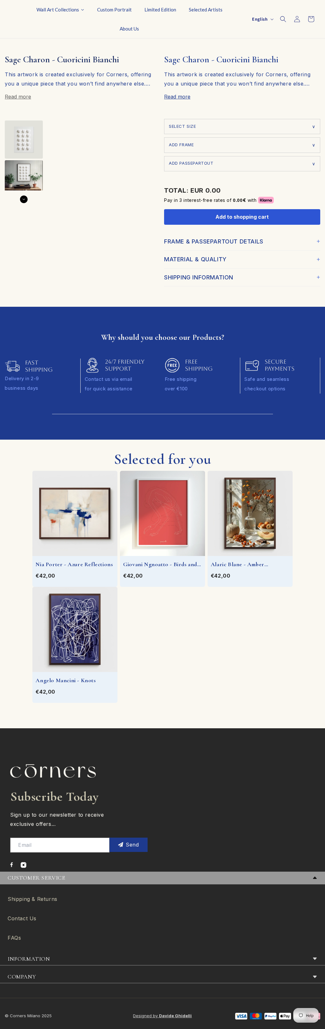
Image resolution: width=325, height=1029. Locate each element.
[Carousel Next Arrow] (24, 199)
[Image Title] (11, 864)
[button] (283, 19)
